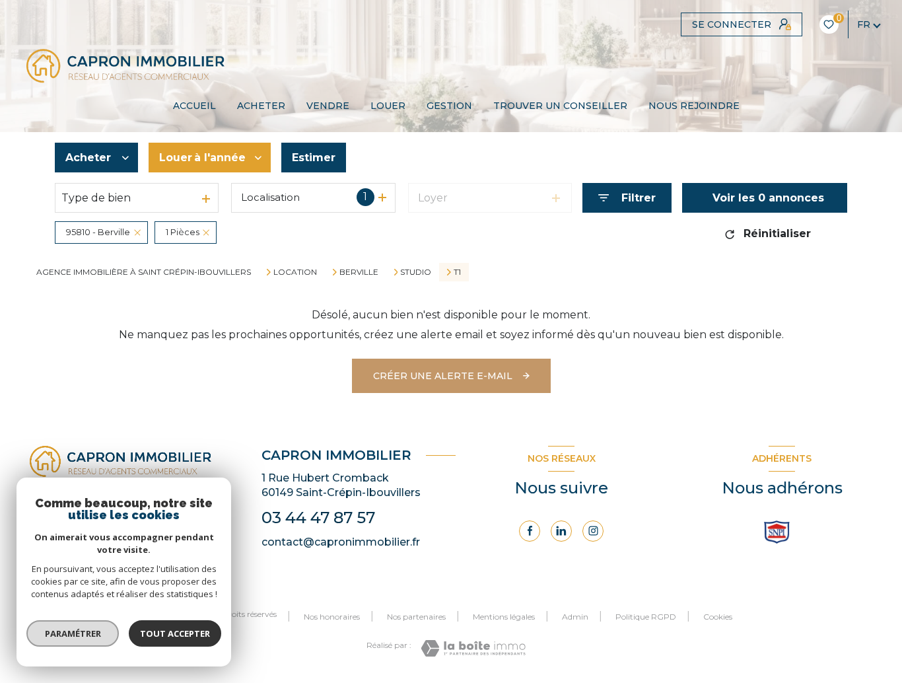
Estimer (313, 157)
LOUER (387, 105)
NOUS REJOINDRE (694, 105)
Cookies (717, 617)
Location (295, 272)
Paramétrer (73, 633)
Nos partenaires (416, 617)
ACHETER (261, 105)
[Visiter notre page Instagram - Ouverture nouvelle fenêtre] (593, 531)
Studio (415, 272)
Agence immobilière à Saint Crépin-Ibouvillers (143, 272)
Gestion (449, 105)
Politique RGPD (645, 617)
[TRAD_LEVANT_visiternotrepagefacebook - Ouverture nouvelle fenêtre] (529, 531)
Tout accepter (175, 633)
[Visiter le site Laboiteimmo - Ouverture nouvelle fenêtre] (473, 648)
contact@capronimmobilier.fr (340, 542)
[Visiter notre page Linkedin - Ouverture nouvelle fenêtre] (561, 531)
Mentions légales (504, 617)
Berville (358, 272)
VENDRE (327, 105)
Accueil (194, 105)
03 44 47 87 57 (318, 517)
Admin (575, 617)
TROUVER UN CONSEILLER (560, 105)
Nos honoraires (332, 617)
